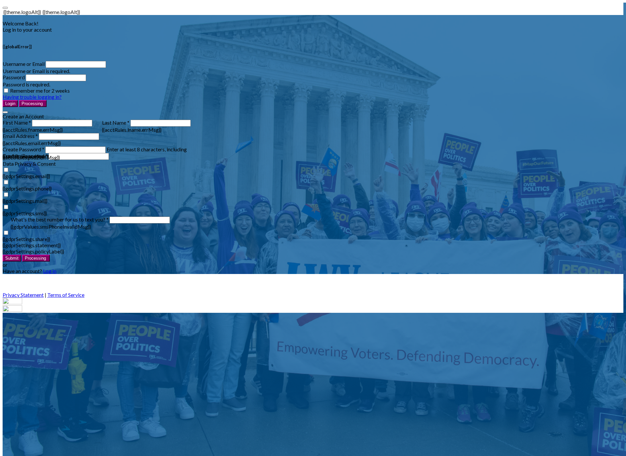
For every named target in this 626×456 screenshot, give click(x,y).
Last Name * (115, 122)
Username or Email (24, 64)
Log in (49, 271)
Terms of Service (65, 295)
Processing (33, 103)
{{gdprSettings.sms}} (25, 213)
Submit (12, 258)
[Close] (5, 112)
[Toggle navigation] (5, 8)
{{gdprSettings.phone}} (27, 188)
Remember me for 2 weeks (40, 90)
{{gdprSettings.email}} (26, 176)
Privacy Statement (23, 295)
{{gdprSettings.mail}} (25, 201)
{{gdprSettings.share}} (26, 239)
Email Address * (20, 136)
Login (10, 103)
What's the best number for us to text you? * (60, 219)
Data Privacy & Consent (29, 163)
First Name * (17, 122)
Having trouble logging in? (32, 97)
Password (14, 77)
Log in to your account (27, 29)
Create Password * (23, 149)
